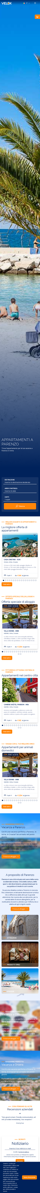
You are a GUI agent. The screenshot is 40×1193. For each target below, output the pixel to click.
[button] (26, 3)
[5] (13, 580)
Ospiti (7, 497)
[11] (25, 580)
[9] (21, 580)
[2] (7, 580)
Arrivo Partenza (11, 488)
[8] (19, 580)
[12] (27, 580)
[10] (23, 580)
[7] (17, 580)
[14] (31, 580)
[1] (5, 580)
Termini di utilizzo (23, 1152)
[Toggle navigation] (35, 3)
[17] (36, 651)
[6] (15, 580)
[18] (18, 654)
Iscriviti (20, 1161)
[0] (3, 580)
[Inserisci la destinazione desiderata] (20, 483)
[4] (11, 580)
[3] (9, 580)
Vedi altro (7, 584)
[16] (35, 580)
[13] (29, 580)
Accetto (21, 1152)
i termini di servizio (30, 1156)
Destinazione (10, 480)
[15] (33, 580)
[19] (20, 654)
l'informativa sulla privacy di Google (14, 1156)
